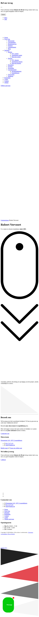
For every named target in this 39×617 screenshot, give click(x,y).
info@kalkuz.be (10, 445)
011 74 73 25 (9, 443)
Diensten (6, 512)
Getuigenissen (5, 220)
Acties (6, 517)
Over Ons (7, 511)
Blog (5, 17)
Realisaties (7, 514)
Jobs (5, 19)
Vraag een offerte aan (16, 448)
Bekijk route (4, 448)
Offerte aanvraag (5, 85)
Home (6, 509)
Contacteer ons (5, 433)
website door (4, 547)
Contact (6, 516)
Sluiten (3, 14)
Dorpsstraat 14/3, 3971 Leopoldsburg (11, 440)
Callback (3, 459)
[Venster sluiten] (1, 7)
